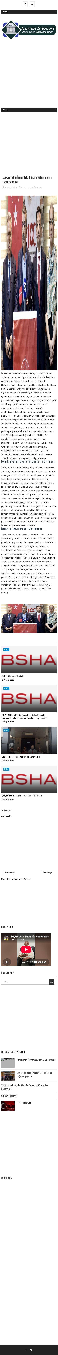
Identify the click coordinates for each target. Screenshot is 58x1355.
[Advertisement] (29, 76)
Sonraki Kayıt (10, 872)
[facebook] (25, 4)
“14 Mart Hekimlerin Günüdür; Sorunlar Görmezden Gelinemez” (24, 1087)
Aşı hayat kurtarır (9, 1096)
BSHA (39, 187)
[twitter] (32, 4)
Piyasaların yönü (24, 1103)
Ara (51, 982)
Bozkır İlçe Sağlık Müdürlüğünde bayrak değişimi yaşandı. (34, 1074)
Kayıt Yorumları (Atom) (20, 879)
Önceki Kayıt (47, 872)
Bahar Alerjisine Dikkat (12, 676)
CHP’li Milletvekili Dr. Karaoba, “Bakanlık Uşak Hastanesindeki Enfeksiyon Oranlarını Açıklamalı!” (24, 716)
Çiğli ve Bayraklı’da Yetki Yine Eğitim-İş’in (21, 756)
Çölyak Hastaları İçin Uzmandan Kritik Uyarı (22, 795)
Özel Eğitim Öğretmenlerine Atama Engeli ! (36, 1060)
